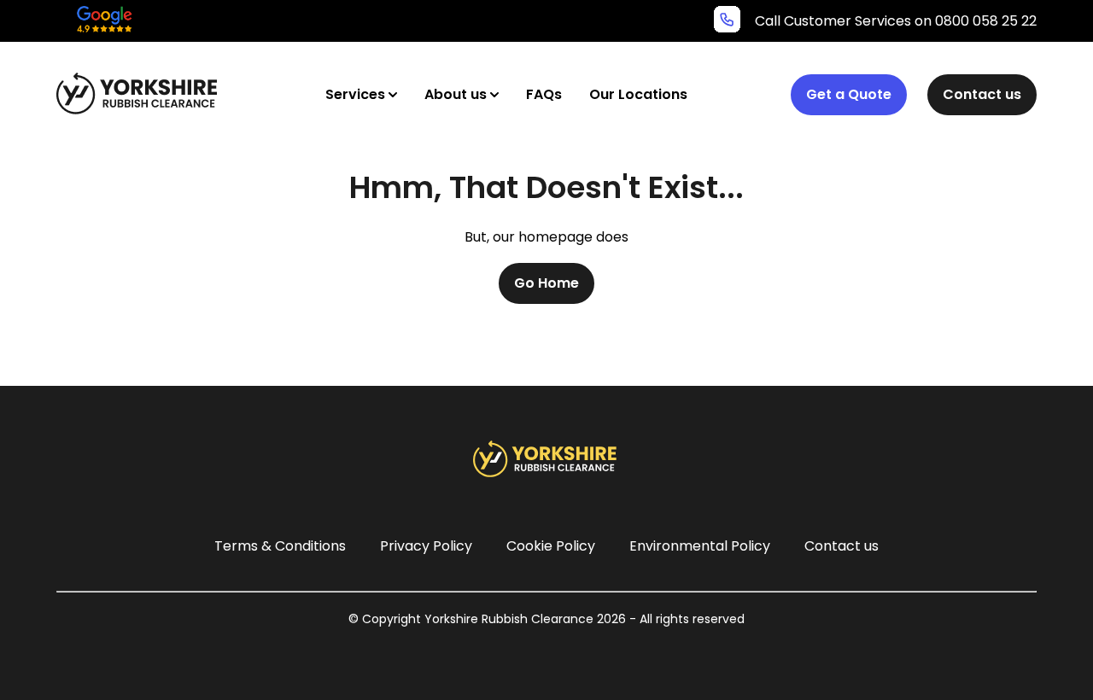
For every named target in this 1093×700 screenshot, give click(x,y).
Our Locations (638, 94)
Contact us (982, 94)
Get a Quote (848, 94)
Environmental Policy (699, 546)
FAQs (544, 94)
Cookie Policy (550, 546)
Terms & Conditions (280, 546)
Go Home (546, 283)
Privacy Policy (426, 546)
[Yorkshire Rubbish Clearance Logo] (139, 94)
